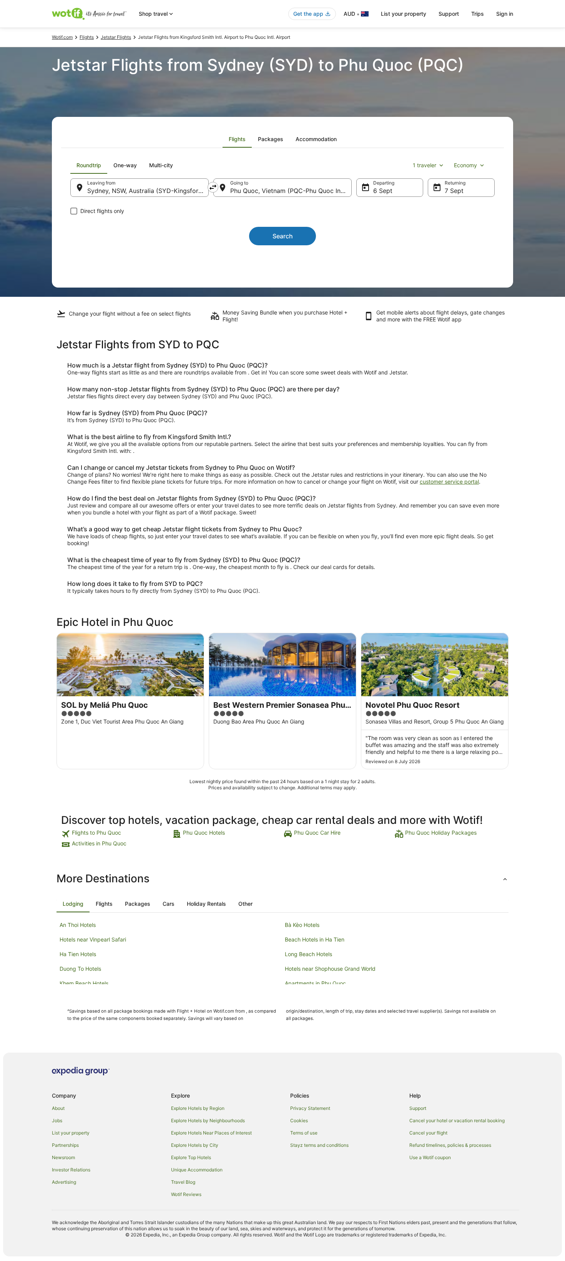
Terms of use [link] (303, 1133)
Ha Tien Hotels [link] (78, 954)
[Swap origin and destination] (213, 187)
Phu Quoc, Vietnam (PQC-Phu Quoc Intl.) (289, 191)
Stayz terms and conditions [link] (319, 1145)
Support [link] (417, 1108)
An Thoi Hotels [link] (78, 925)
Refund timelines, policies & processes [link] (450, 1145)
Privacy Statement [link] (310, 1108)
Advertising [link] (64, 1182)
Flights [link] (87, 37)
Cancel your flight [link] (428, 1133)
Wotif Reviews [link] (186, 1194)
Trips (477, 13)
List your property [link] (71, 1133)
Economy (465, 165)
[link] (116, 833)
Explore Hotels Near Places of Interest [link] (211, 1133)
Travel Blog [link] (183, 1182)
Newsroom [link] (63, 1157)
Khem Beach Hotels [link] (84, 983)
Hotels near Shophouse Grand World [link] (330, 968)
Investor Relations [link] (71, 1170)
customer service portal (449, 481)
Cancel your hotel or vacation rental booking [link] (457, 1120)
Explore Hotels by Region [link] (197, 1108)
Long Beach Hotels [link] (308, 954)
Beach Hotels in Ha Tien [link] (314, 939)
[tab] (237, 139)
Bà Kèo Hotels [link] (302, 925)
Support (449, 13)
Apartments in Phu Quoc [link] (315, 983)
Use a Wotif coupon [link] (430, 1157)
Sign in (504, 13)
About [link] (58, 1108)
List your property (403, 13)
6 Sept (382, 191)
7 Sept (454, 191)
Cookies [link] (299, 1120)
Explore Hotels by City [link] (194, 1145)
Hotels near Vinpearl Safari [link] (93, 939)
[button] (282, 878)
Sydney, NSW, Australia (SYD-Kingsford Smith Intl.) (148, 191)
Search (283, 236)
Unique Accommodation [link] (197, 1170)
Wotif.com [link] (62, 37)
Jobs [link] (57, 1120)
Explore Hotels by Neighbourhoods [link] (208, 1120)
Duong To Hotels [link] (80, 968)
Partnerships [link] (65, 1145)
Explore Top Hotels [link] (191, 1157)
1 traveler (424, 165)
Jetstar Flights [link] (116, 37)
